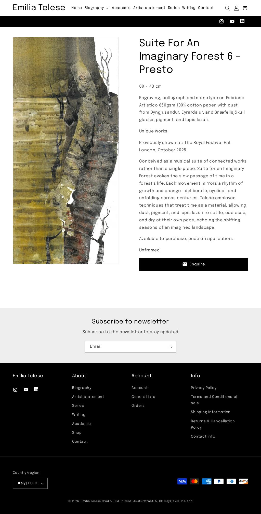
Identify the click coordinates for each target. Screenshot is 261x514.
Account (140, 388)
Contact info (203, 436)
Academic (81, 424)
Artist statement (88, 397)
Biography (81, 388)
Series (78, 406)
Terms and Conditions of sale (214, 400)
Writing (78, 414)
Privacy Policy (203, 388)
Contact (80, 441)
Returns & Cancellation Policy (213, 424)
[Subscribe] (170, 347)
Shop (77, 433)
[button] (97, 8)
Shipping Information (211, 412)
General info (143, 397)
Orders (138, 406)
